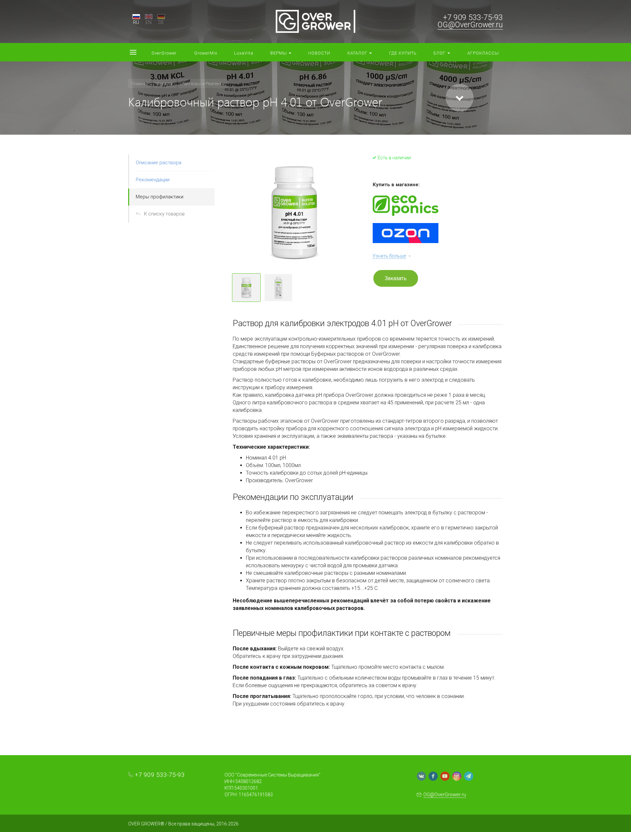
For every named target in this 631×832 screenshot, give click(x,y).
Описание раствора (158, 163)
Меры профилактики (159, 197)
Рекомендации (153, 180)
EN (149, 22)
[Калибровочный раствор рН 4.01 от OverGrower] (294, 211)
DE (161, 22)
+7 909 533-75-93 (473, 17)
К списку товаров (164, 214)
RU (136, 22)
